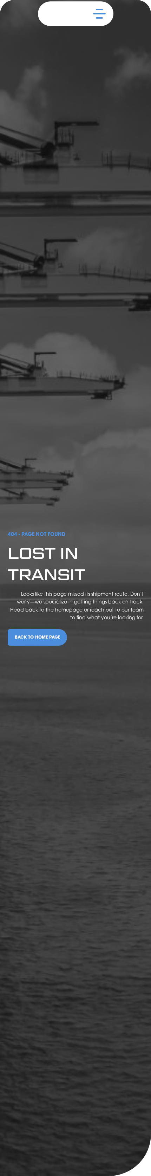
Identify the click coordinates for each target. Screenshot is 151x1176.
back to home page (37, 637)
